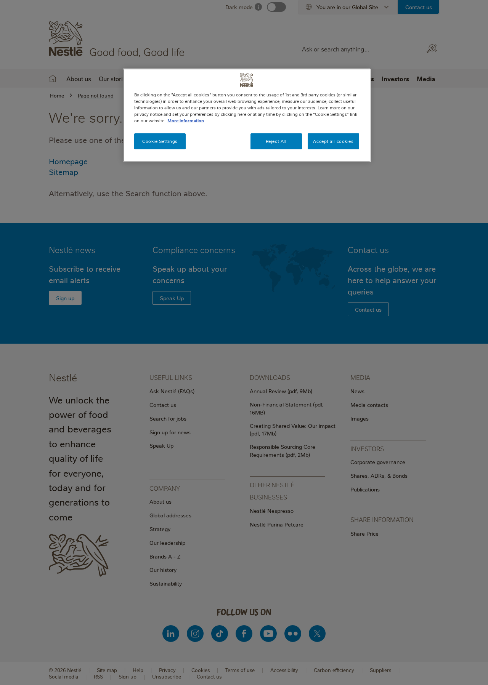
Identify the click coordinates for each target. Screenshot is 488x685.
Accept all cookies (333, 141)
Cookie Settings (160, 141)
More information (185, 120)
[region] (247, 115)
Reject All (276, 141)
